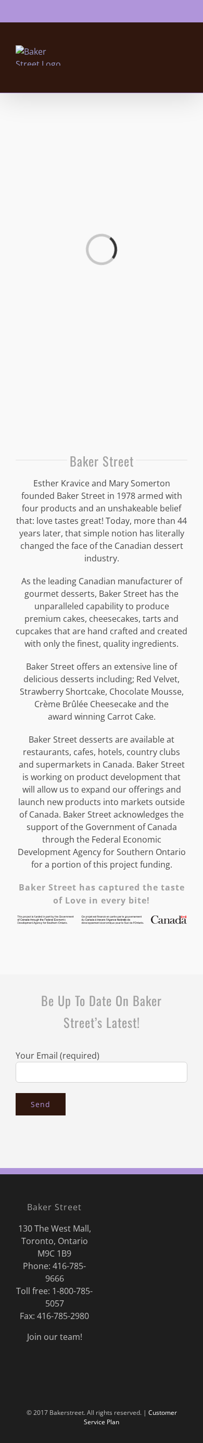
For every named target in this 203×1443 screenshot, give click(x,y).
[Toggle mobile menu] (183, 76)
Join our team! (54, 1336)
